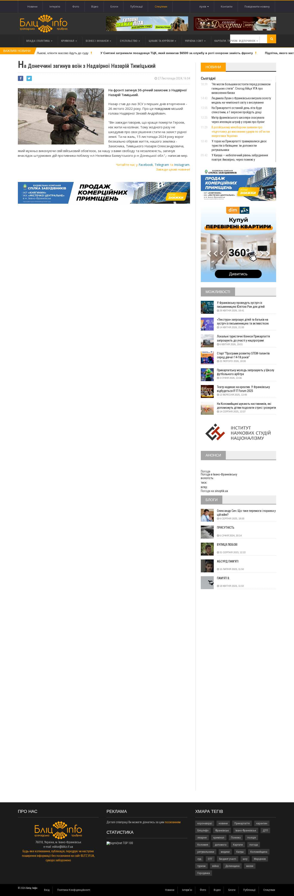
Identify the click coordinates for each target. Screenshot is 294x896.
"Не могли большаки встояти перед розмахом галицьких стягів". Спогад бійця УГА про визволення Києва (241, 88)
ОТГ (210, 858)
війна (215, 866)
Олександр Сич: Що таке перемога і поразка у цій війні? (246, 512)
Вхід (47, 889)
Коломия (202, 844)
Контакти (226, 6)
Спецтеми (161, 6)
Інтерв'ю (55, 6)
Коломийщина (258, 851)
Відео (94, 6)
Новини (32, 6)
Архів (203, 6)
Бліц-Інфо (203, 830)
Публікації (136, 6)
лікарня (202, 837)
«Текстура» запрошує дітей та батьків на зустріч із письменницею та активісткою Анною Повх (243, 321)
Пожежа (236, 837)
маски (249, 866)
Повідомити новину (257, 6)
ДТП (265, 830)
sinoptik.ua (221, 491)
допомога (220, 844)
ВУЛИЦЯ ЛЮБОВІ (227, 544)
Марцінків (260, 858)
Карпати (238, 844)
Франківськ (222, 830)
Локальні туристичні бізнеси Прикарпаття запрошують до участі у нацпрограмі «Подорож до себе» (243, 338)
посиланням (173, 822)
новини (223, 823)
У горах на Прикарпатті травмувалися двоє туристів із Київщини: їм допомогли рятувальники (239, 146)
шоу (245, 858)
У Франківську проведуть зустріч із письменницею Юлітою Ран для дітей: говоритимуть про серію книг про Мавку (242, 305)
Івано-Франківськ (245, 830)
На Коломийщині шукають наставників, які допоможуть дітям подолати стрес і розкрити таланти (246, 406)
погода (253, 844)
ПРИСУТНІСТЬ (225, 527)
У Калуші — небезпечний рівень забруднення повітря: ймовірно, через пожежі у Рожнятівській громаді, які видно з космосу (240, 160)
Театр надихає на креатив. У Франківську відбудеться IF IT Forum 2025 (243, 389)
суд (199, 858)
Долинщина (232, 866)
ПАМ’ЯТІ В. (223, 578)
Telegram (162, 164)
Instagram (181, 164)
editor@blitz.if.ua (62, 846)
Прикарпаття (242, 823)
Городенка (203, 873)
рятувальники (205, 851)
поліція (251, 837)
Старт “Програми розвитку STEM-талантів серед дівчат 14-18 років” (243, 355)
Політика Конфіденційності (73, 889)
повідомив (162, 108)
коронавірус (204, 823)
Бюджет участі (227, 858)
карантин (261, 823)
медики (225, 851)
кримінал (218, 837)
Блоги (114, 6)
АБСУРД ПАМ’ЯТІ (227, 561)
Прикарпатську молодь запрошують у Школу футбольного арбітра (245, 372)
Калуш (240, 851)
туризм (201, 866)
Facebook (146, 164)
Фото (75, 6)
